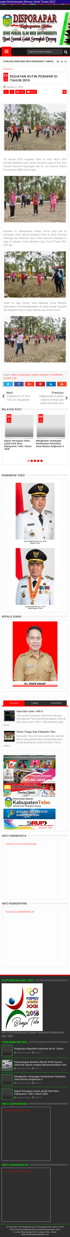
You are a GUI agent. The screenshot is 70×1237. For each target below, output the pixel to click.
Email (32, 91)
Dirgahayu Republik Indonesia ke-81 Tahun (38, 1048)
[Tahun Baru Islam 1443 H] (9, 716)
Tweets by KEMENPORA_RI (19, 911)
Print (21, 91)
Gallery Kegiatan (40, 374)
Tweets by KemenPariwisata (20, 843)
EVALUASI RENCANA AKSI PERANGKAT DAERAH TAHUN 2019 (36, 61)
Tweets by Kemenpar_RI (16, 1171)
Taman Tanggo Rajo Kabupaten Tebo (36, 731)
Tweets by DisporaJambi (17, 1110)
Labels (35, 703)
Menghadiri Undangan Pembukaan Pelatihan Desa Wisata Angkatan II (50, 443)
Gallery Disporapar (20, 374)
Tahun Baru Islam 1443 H (29, 711)
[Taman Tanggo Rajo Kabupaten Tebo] (9, 736)
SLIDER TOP (9, 378)
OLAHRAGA (56, 374)
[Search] (65, 52)
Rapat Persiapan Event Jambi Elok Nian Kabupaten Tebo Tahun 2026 (18, 444)
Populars (14, 703)
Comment (56, 703)
